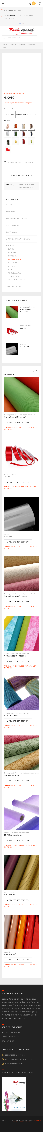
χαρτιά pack (11, 232)
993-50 (7, 476)
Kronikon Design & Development (27, 1121)
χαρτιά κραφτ (12, 225)
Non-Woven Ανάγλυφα (15, 596)
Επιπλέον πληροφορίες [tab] (21, 175)
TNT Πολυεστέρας (13, 835)
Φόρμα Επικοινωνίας (12, 1032)
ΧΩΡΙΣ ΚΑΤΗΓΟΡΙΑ (14, 286)
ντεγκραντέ (14, 262)
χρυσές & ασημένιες (18, 279)
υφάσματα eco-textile (31, 415)
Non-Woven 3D (11, 775)
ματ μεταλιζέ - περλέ (16, 218)
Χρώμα (7, 120)
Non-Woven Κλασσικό (15, 417)
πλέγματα (13, 269)
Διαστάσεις (8, 109)
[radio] (9, 114)
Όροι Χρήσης (8, 1041)
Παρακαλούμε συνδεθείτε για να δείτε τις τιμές (18, 103)
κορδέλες (22, 44)
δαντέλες (13, 252)
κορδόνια (12, 256)
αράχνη (7, 654)
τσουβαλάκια (14, 273)
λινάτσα (26, 713)
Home (5, 44)
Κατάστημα (13, 44)
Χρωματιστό (10, 954)
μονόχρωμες (32, 44)
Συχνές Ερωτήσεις (10, 1036)
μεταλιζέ (10, 211)
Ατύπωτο (8, 536)
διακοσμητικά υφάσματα (18, 239)
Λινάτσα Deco (11, 715)
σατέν (11, 249)
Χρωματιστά (10, 894)
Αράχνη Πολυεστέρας (15, 656)
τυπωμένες (13, 276)
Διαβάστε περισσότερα (18, 422)
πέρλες (11, 266)
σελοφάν (10, 205)
